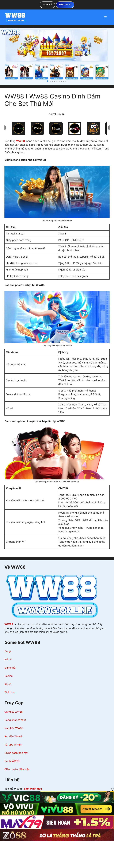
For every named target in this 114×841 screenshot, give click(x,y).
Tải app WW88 (13, 744)
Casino (8, 675)
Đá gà (7, 651)
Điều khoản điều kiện (17, 769)
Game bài (10, 667)
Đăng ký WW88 (13, 711)
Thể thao (9, 692)
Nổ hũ (8, 659)
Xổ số (7, 684)
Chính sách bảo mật (16, 752)
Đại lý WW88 (11, 761)
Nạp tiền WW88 (13, 728)
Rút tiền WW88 (13, 736)
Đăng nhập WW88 (15, 720)
